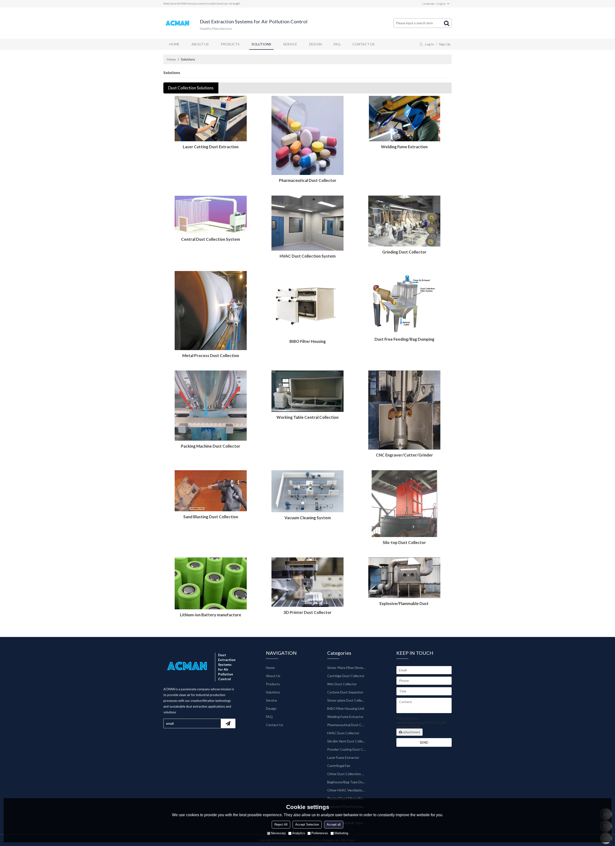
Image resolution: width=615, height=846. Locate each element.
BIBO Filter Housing (307, 341)
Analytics (298, 833)
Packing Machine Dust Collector (210, 446)
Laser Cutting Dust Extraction (211, 146)
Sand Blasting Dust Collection (210, 516)
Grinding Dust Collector (404, 251)
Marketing (341, 833)
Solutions (261, 44)
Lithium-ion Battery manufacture (210, 614)
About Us (200, 44)
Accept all (334, 824)
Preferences (319, 833)
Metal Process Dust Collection (210, 355)
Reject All (281, 824)
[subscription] (228, 723)
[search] (446, 23)
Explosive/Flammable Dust (404, 603)
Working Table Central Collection (307, 417)
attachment (411, 732)
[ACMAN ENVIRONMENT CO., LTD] (177, 23)
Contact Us (363, 44)
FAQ (337, 44)
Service (290, 44)
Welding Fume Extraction (404, 146)
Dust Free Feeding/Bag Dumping (404, 339)
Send (424, 742)
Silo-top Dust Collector (404, 542)
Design (315, 44)
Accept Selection (307, 824)
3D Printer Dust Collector (307, 612)
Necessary (278, 833)
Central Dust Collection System (210, 239)
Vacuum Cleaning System (307, 517)
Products (230, 44)
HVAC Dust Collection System (308, 256)
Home (174, 44)
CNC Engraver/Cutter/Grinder (404, 454)
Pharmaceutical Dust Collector (307, 180)
